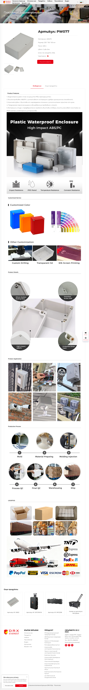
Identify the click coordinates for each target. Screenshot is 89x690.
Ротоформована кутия (52, 645)
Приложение (58, 1)
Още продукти (51, 86)
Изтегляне (16, 3)
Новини (49, 1)
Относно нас (31, 1)
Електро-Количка (50, 655)
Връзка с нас (26, 3)
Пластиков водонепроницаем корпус (49, 16)
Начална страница (18, 1)
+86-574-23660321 (72, 640)
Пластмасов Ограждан (31, 16)
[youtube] (66, 645)
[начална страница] (7, 2)
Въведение (37, 86)
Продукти (41, 1)
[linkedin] (72, 645)
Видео (67, 1)
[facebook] (69, 645)
